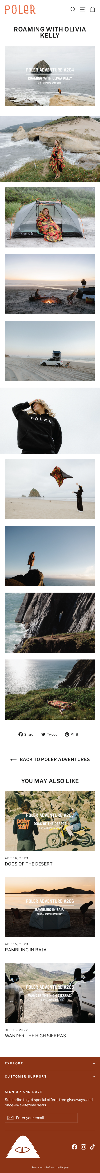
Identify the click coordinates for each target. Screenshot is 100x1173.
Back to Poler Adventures (54, 759)
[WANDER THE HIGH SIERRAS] (50, 993)
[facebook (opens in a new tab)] (74, 1147)
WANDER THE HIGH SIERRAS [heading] (35, 1035)
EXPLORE (14, 1063)
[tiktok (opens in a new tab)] (92, 1147)
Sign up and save (24, 1091)
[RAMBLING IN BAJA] (50, 907)
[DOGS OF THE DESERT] (50, 821)
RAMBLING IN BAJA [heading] (26, 949)
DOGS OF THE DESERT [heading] (29, 863)
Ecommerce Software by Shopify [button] (50, 1167)
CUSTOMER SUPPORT (26, 1076)
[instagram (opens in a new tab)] (83, 1147)
